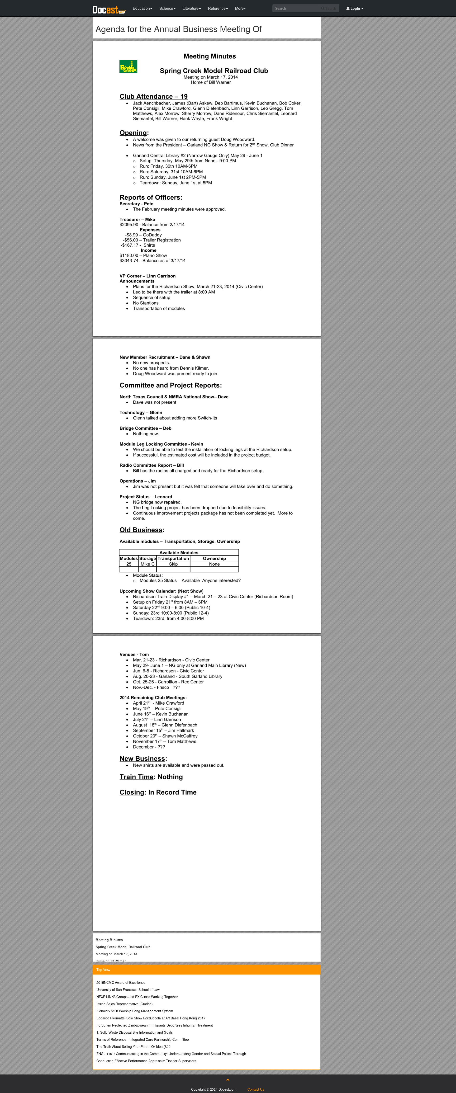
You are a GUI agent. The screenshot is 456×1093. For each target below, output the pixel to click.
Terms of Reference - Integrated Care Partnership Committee (142, 1039)
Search (330, 8)
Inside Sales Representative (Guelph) (124, 1003)
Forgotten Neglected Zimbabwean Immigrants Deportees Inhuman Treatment (154, 1025)
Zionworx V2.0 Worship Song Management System (134, 1010)
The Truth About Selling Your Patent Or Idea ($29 (133, 1046)
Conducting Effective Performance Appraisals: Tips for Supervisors (146, 1060)
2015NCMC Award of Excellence (120, 982)
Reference (217, 8)
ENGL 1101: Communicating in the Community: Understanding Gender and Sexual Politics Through (171, 1053)
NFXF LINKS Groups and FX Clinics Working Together (137, 996)
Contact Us (255, 1089)
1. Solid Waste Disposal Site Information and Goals (134, 1032)
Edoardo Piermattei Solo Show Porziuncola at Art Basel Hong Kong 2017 (150, 1018)
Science (166, 8)
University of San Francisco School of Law (128, 989)
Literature (191, 8)
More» (240, 8)
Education (141, 8)
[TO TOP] (228, 1079)
